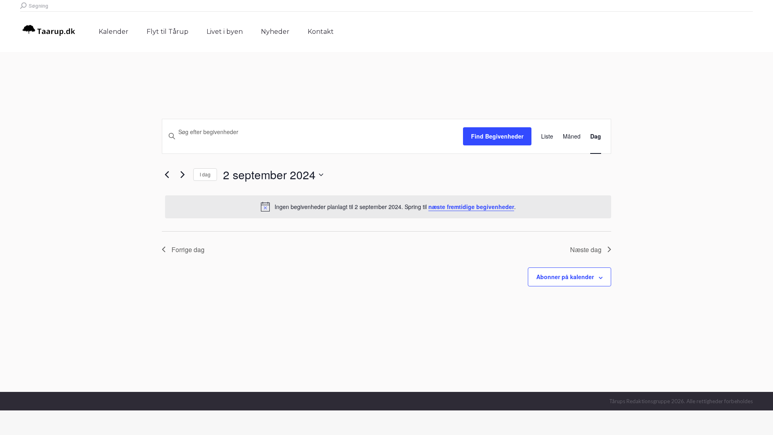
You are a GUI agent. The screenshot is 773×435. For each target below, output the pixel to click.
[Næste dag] (182, 175)
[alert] (388, 206)
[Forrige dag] (167, 175)
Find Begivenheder (497, 136)
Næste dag (585, 249)
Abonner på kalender (565, 277)
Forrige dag (188, 249)
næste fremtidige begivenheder (471, 207)
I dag (205, 174)
